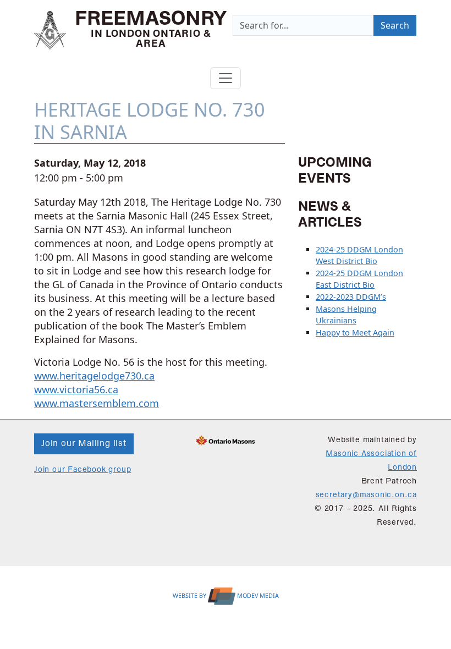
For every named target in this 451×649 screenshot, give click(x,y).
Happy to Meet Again (355, 332)
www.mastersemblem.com (96, 403)
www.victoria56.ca (76, 389)
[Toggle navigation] (225, 78)
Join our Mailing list (84, 443)
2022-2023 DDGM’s (351, 297)
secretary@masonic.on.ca (366, 495)
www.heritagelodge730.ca (94, 375)
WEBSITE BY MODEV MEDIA (226, 595)
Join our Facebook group (82, 470)
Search (395, 25)
